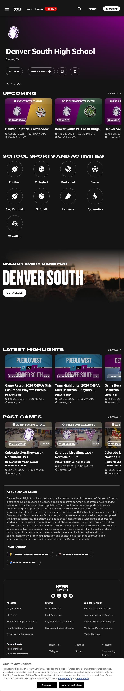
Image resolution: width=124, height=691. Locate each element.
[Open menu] (7, 10)
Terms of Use (82, 678)
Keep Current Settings (71, 684)
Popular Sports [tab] (14, 644)
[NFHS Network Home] (18, 9)
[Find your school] (79, 9)
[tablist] (23, 649)
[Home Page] (7, 84)
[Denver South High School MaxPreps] (75, 71)
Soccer (78, 651)
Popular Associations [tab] (17, 653)
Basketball (54, 644)
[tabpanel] (83, 653)
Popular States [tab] (14, 649)
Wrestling (107, 644)
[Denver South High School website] (62, 71)
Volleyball (54, 651)
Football (79, 644)
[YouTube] (71, 596)
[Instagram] (65, 596)
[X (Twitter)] (59, 596)
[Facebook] (53, 596)
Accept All (47, 684)
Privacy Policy (65, 678)
